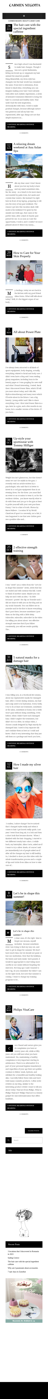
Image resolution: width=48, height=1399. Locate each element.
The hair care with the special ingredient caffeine (26, 28)
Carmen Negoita (15, 21)
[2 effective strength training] (24, 567)
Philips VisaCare (23, 1009)
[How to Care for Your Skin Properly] (24, 272)
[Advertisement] (24, 1180)
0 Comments (24, 133)
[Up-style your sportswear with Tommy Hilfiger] (24, 460)
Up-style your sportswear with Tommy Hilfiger (23, 442)
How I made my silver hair (27, 766)
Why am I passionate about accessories (23, 1268)
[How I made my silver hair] (24, 795)
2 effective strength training (25, 548)
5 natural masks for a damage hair (26, 659)
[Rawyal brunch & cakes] (24, 1322)
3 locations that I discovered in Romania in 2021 (23, 1252)
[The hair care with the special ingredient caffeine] (24, 46)
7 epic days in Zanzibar (17, 1272)
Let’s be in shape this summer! (26, 894)
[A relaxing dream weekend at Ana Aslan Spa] (24, 165)
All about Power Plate (27, 332)
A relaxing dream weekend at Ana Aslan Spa (27, 147)
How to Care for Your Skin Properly (26, 254)
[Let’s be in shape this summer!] (24, 913)
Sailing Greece (13, 1258)
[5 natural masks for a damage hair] (24, 677)
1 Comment (24, 534)
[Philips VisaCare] (24, 1027)
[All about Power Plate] (24, 350)
